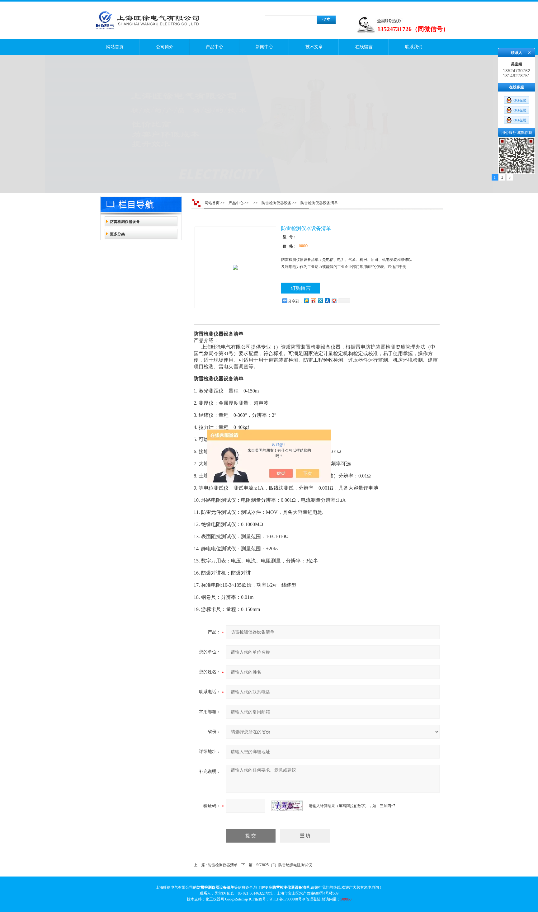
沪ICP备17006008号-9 (287, 899)
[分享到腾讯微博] (320, 300)
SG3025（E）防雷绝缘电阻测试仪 (284, 865)
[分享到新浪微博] (313, 300)
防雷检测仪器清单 (223, 865)
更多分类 (117, 234)
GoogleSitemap (236, 899)
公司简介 (164, 47)
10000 (303, 246)
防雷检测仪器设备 (125, 221)
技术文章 (314, 47)
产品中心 (214, 47)
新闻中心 (264, 47)
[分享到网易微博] (333, 300)
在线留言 (364, 47)
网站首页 (115, 47)
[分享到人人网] (326, 300)
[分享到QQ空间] (306, 300)
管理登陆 (313, 899)
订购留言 (301, 288)
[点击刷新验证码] (287, 806)
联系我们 (413, 47)
